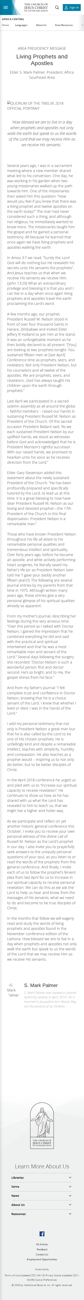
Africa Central (13, 19)
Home (5, 25)
